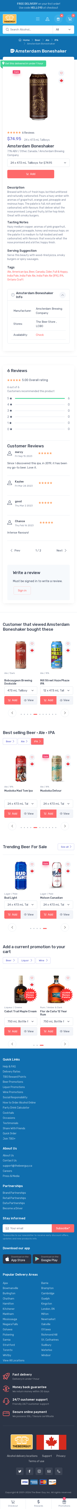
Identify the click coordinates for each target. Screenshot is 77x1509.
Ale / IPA (8, 673)
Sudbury (46, 1345)
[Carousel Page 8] (46, 714)
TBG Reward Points (14, 1076)
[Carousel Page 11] (55, 714)
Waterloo (46, 1350)
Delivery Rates (11, 1071)
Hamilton (8, 1303)
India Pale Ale (28, 275)
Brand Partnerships (14, 1192)
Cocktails (8, 1113)
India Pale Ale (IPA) (47, 275)
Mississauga (10, 1319)
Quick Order (9, 1133)
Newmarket (48, 1319)
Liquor (25, 960)
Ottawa (46, 1329)
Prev (17, 550)
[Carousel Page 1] (21, 714)
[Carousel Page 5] (33, 714)
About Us (8, 1155)
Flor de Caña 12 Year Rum (53, 1013)
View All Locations (13, 1360)
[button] (17, 1259)
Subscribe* (63, 1228)
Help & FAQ (9, 1066)
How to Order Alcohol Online (19, 1102)
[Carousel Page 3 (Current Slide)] (42, 1045)
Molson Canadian (15, 897)
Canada (40, 271)
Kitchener (9, 1309)
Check (40, 335)
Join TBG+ (9, 1138)
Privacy (61, 1456)
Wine (42, 960)
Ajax (5, 1283)
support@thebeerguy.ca (17, 1165)
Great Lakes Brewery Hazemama (54, 792)
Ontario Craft (15, 279)
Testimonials (10, 1123)
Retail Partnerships (14, 1198)
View (30, 700)
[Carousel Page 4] (30, 714)
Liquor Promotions (14, 1087)
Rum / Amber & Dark (51, 1007)
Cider (49, 271)
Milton (45, 1314)
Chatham (8, 1298)
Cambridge (47, 1293)
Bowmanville (10, 1288)
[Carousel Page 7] (43, 714)
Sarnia (6, 1339)
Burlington (9, 1293)
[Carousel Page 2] (24, 714)
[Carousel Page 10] (52, 714)
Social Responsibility (15, 1097)
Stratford (9, 1345)
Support (47, 1456)
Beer (37, 40)
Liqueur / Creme (13, 1007)
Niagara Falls (10, 1324)
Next (59, 550)
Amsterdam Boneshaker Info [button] (34, 295)
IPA (56, 40)
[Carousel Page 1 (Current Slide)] (32, 928)
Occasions (9, 1118)
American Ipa (20, 271)
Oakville (45, 1324)
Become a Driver (13, 1208)
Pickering (8, 1334)
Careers (7, 1171)
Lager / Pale (10, 894)
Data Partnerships (14, 1203)
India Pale (13, 275)
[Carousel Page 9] (49, 714)
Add (32, 174)
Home (26, 40)
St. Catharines (50, 1339)
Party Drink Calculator (16, 1107)
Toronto (8, 1350)
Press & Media (11, 1176)
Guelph (45, 1298)
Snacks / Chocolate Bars (53, 673)
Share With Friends (14, 1128)
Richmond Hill (49, 1334)
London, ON (48, 1309)
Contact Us (10, 1160)
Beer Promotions (13, 1081)
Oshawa (7, 1329)
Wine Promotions (13, 1092)
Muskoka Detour (15, 790)
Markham (8, 1314)
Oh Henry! (46, 680)
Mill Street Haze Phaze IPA (18, 682)
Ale (47, 40)
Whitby (7, 1355)
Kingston (46, 1303)
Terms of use (36, 1461)
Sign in (22, 590)
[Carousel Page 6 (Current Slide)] (38, 714)
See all (65, 846)
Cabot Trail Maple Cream (20, 1011)
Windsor (46, 1355)
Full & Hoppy (60, 271)
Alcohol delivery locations (22, 1456)
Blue (43, 897)
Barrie (44, 1283)
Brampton (47, 1288)
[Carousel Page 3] (27, 714)
